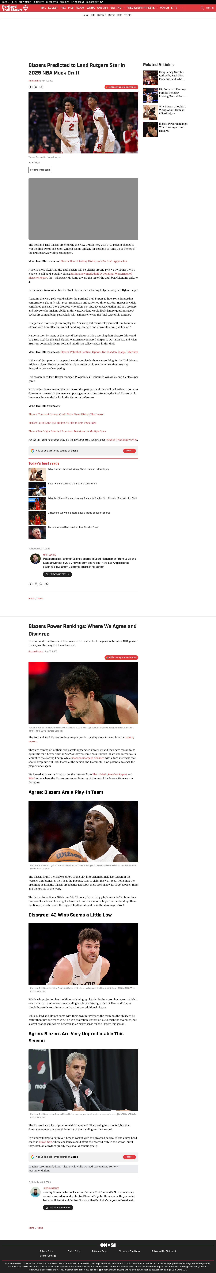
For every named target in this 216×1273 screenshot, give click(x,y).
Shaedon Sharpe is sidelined (87, 757)
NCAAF (80, 8)
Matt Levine (34, 81)
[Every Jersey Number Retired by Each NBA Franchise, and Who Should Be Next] (165, 77)
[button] (117, 8)
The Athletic (99, 774)
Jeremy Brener (36, 651)
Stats (119, 15)
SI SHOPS (64, 2)
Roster (111, 15)
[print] (47, 584)
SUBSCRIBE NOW (94, 2)
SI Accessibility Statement (164, 1251)
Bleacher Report (117, 774)
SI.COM (5, 2)
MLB (71, 8)
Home (85, 15)
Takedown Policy (99, 1251)
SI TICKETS (39, 2)
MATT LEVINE (49, 555)
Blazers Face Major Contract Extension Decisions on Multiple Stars (67, 431)
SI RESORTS (52, 2)
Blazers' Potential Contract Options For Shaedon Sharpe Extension (99, 352)
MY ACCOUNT (77, 2)
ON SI (14, 2)
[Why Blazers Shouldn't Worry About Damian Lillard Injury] (165, 112)
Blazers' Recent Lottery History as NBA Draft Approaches (94, 261)
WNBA (91, 8)
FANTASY (102, 8)
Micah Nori (45, 1141)
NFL (43, 8)
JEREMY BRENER (51, 1188)
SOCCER (53, 8)
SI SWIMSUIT (25, 2)
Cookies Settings (48, 1256)
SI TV (174, 8)
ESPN (32, 778)
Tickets (127, 15)
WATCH (164, 8)
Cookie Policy (74, 1251)
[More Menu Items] (181, 8)
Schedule (101, 15)
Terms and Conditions (129, 1251)
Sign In (210, 8)
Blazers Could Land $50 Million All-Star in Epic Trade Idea (62, 422)
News (40, 599)
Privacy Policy (46, 1251)
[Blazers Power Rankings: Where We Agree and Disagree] (165, 129)
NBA (63, 8)
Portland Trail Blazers (40, 170)
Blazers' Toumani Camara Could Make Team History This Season (66, 414)
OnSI (93, 15)
